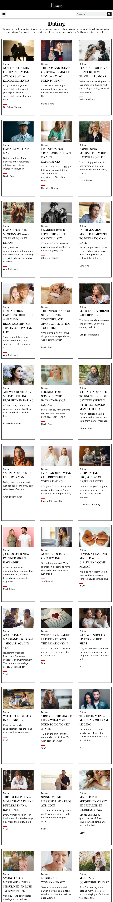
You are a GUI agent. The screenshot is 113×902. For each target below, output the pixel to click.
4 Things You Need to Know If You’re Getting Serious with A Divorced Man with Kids (93, 400)
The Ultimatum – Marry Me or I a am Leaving (93, 720)
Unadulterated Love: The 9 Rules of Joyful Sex (54, 234)
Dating (6, 64)
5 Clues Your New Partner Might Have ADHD (16, 558)
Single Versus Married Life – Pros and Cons (56, 801)
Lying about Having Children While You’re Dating (56, 477)
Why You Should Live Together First (92, 639)
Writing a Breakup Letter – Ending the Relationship (55, 639)
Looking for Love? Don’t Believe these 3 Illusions (93, 72)
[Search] (109, 14)
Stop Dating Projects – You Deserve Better (91, 477)
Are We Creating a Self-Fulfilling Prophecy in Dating (18, 396)
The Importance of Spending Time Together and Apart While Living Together (56, 319)
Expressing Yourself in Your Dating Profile (92, 153)
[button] (3, 14)
